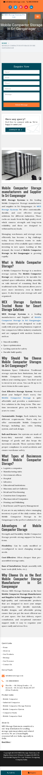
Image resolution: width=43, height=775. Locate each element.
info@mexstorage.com (15, 2)
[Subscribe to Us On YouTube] (26, 7)
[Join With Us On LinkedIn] (31, 7)
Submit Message (21, 105)
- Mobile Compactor (10, 699)
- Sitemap (5, 658)
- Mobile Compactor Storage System (16, 706)
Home (4, 43)
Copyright (8, 753)
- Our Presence (8, 661)
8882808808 (33, 2)
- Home (5, 647)
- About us (6, 651)
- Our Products (8, 654)
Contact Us (14, 130)
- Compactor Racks (9, 713)
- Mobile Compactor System (13, 709)
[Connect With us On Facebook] (10, 7)
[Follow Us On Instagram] (21, 7)
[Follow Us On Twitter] (15, 7)
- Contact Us (7, 664)
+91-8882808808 (12, 681)
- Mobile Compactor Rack (12, 716)
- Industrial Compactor (11, 702)
